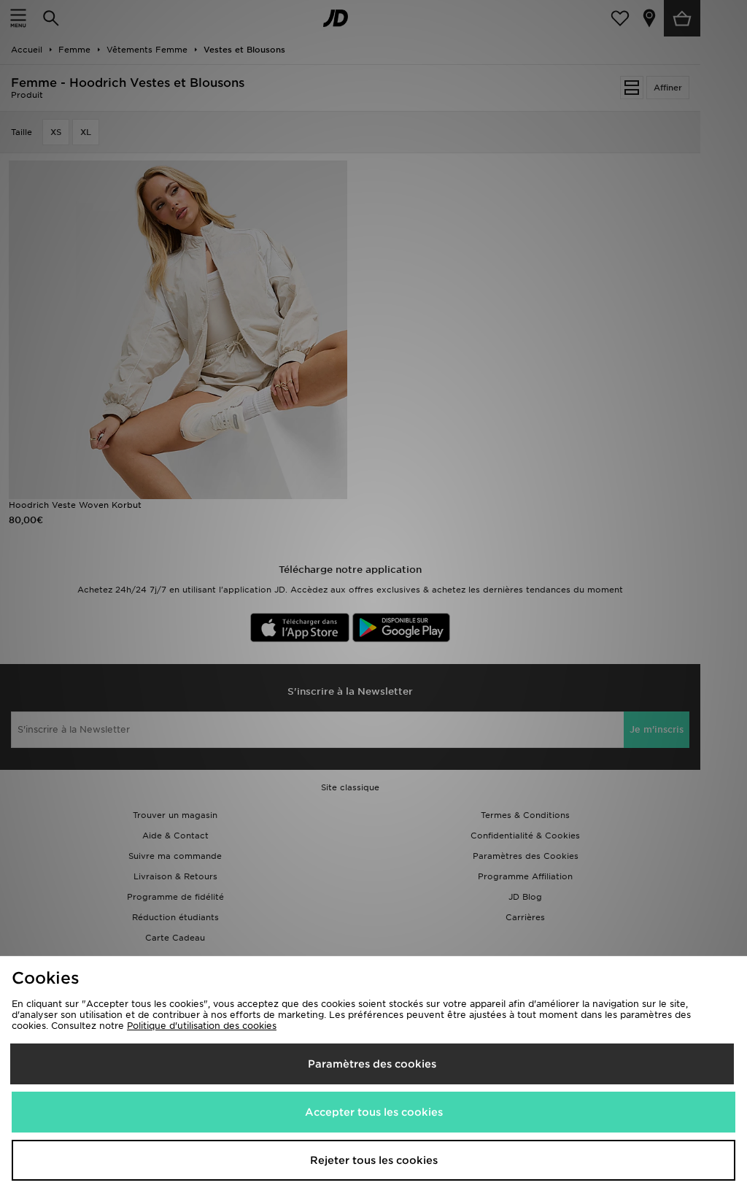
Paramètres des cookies (372, 1064)
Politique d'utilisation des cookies (201, 1025)
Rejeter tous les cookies (374, 1160)
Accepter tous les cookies (374, 1112)
